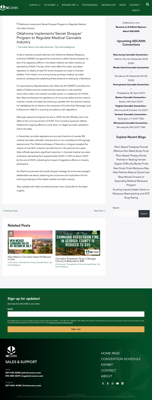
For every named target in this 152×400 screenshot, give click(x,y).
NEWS (122, 5)
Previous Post (10, 211)
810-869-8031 (12, 376)
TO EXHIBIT (50, 5)
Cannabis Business (44, 47)
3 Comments (13, 263)
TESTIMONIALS (90, 5)
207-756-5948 (12, 373)
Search (116, 208)
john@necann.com (31, 373)
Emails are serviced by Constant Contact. (61, 322)
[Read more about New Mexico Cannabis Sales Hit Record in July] (30, 242)
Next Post (99, 211)
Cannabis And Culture (27, 263)
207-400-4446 (13, 385)
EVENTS (33, 5)
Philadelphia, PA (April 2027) (131, 89)
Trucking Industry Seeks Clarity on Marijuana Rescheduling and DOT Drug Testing (131, 194)
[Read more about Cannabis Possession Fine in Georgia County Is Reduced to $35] (77, 243)
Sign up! (76, 329)
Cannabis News (26, 47)
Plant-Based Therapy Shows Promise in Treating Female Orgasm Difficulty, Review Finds (131, 160)
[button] (148, 4)
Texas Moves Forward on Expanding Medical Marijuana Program (131, 181)
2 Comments (60, 264)
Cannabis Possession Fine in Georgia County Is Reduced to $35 (75, 260)
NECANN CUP (108, 5)
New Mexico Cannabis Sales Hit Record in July (29, 258)
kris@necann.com (131, 23)
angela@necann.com (32, 376)
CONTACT (134, 5)
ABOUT (136, 10)
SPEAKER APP (69, 5)
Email (10, 309)
